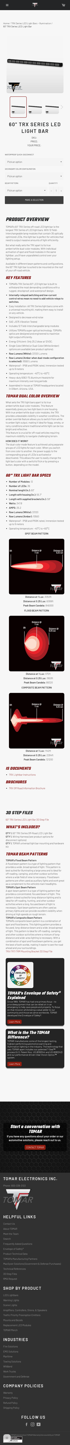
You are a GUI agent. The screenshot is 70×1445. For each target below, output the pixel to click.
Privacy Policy (10, 1397)
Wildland (7, 1366)
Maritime (8, 1356)
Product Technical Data (15, 1253)
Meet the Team (11, 1233)
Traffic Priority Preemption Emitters (21, 1315)
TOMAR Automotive (18, 1435)
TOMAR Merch (10, 1330)
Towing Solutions (12, 1361)
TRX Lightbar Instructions (22, 774)
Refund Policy (10, 1402)
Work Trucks (9, 1371)
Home (6, 23)
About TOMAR (10, 1228)
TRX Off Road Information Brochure (27, 788)
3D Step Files (10, 1273)
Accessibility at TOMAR (50, 1435)
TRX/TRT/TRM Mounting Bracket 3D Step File (29, 951)
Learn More (14, 1021)
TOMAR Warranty (34, 1435)
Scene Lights (10, 1305)
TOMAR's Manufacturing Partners (20, 1258)
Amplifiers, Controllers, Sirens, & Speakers (25, 1310)
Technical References (14, 1268)
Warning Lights (11, 1300)
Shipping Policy (11, 1407)
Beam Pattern (11, 183)
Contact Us (9, 1223)
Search (7, 1238)
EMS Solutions (10, 1351)
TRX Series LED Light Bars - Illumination (31, 23)
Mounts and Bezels (13, 1320)
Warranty (8, 1392)
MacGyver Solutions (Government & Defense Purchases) (32, 1263)
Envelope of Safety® (13, 1248)
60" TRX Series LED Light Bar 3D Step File (27, 819)
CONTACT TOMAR (35, 1147)
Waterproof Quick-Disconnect (19, 154)
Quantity (53, 183)
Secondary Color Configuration (20, 169)
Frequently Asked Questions (17, 1243)
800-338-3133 (18, 1185)
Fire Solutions (10, 1346)
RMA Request (10, 1278)
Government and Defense (16, 1376)
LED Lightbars (10, 1295)
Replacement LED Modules (17, 1325)
